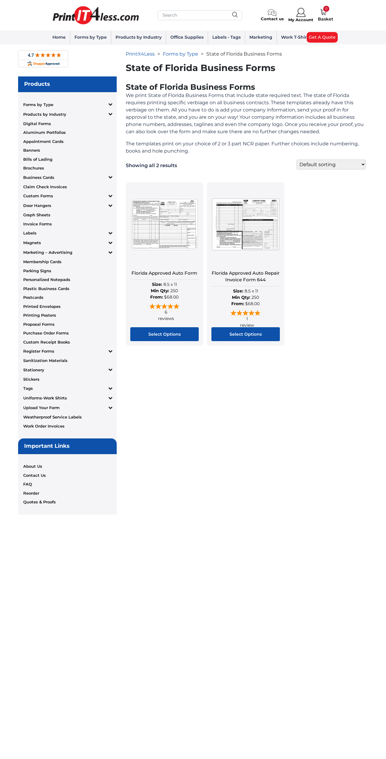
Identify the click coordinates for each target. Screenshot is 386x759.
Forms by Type (90, 37)
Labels (29, 233)
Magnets (32, 242)
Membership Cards (42, 261)
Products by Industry (138, 37)
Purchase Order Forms (46, 333)
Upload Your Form (41, 407)
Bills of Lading (37, 159)
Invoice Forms (37, 223)
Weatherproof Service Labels (52, 417)
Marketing (260, 37)
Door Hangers (37, 205)
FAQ (27, 484)
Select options (164, 334)
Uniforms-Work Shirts (45, 398)
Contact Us (34, 475)
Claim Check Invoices (45, 186)
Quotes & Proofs (39, 501)
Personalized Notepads (46, 279)
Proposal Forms (39, 324)
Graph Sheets (36, 214)
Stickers (31, 379)
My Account (300, 19)
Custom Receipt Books (46, 342)
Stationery (33, 369)
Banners (31, 150)
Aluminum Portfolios (44, 132)
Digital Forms (37, 123)
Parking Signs (37, 270)
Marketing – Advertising (47, 252)
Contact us (272, 18)
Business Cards (38, 177)
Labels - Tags (226, 37)
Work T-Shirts (296, 37)
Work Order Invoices (44, 426)
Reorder (31, 493)
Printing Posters (39, 315)
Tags (28, 388)
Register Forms (38, 351)
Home (59, 37)
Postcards (33, 297)
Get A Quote (322, 37)
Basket (325, 19)
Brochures (33, 168)
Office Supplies (187, 37)
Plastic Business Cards (46, 288)
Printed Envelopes (42, 306)
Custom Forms (38, 195)
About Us (32, 466)
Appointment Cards (43, 141)
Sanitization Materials (45, 360)
